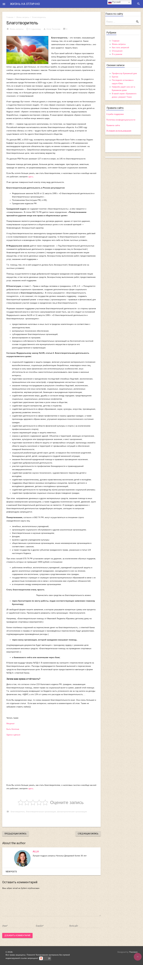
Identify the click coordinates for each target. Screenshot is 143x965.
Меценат (10, 723)
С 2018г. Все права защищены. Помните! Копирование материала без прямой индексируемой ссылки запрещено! (38, 955)
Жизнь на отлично (25, 4)
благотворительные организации (41, 811)
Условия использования (118, 131)
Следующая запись (88, 834)
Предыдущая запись (15, 834)
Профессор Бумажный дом (124, 73)
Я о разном (117, 54)
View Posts (11, 871)
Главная (9, 17)
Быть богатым (12, 729)
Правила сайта (113, 125)
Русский (116, 2)
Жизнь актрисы (22, 17)
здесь (30, 176)
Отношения (117, 51)
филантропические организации (72, 811)
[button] (4, 4)
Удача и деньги (13, 735)
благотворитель (18, 811)
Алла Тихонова (53, 29)
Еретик (115, 77)
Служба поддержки (115, 114)
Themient (133, 952)
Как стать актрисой (120, 47)
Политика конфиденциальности (120, 120)
